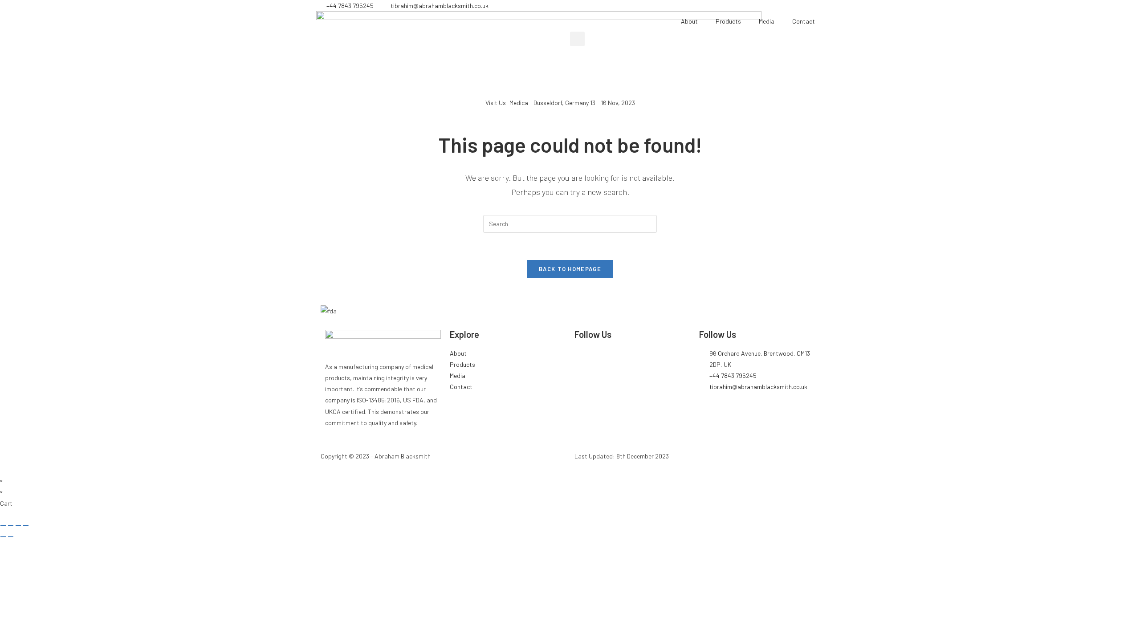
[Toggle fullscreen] (11, 526)
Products (728, 21)
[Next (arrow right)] (11, 537)
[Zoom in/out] (3, 526)
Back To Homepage (570, 268)
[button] (577, 39)
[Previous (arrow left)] (3, 537)
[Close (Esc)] (26, 526)
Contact (803, 21)
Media (766, 21)
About (689, 21)
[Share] (18, 526)
